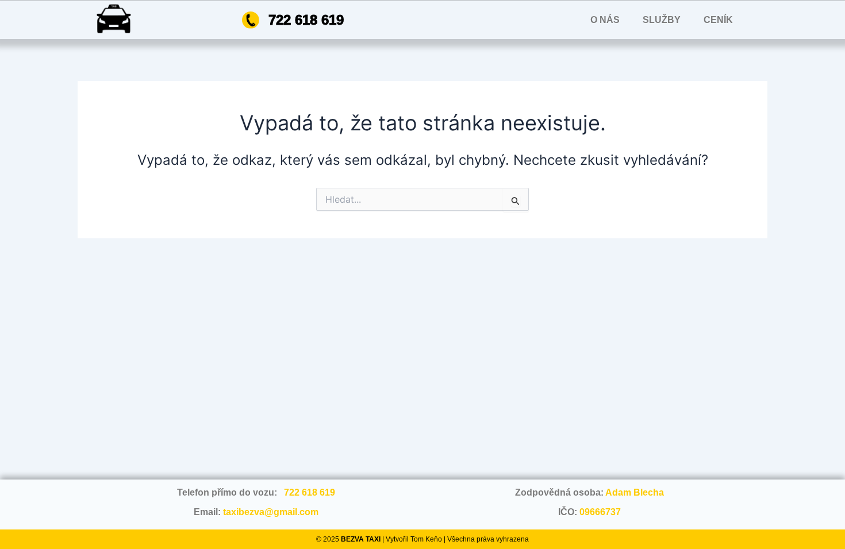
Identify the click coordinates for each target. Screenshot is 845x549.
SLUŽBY (662, 20)
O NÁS (605, 20)
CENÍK (718, 20)
